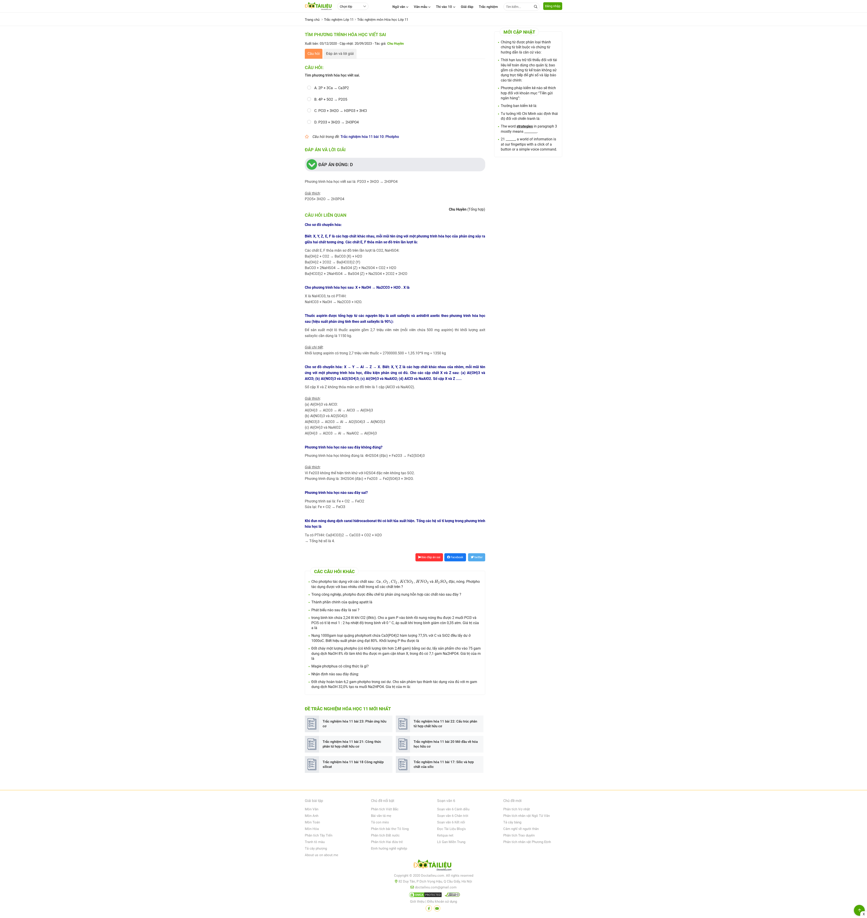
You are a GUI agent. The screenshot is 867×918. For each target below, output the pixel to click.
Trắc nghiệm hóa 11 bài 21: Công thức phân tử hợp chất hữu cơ (352, 744)
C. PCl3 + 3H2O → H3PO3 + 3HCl (340, 111)
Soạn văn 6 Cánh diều (453, 809)
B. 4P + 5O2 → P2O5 (330, 99)
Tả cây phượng (316, 848)
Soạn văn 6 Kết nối (451, 822)
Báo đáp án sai (430, 557)
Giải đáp (467, 7)
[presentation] (385, 581)
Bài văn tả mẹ (381, 816)
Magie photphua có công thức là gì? (340, 666)
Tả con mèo (380, 822)
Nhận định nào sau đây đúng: (335, 674)
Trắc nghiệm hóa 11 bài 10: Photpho (369, 137)
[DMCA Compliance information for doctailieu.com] (451, 896)
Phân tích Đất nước (385, 835)
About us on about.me (321, 855)
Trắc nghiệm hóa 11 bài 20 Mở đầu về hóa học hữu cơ (446, 744)
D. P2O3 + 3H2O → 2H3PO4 (336, 122)
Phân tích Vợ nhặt (516, 809)
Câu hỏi (314, 53)
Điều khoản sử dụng (442, 901)
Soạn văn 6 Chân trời (452, 816)
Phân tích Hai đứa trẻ (387, 842)
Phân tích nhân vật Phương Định (527, 842)
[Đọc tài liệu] (429, 908)
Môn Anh (311, 816)
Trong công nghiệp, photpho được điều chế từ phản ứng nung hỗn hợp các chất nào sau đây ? (386, 594)
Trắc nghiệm (488, 7)
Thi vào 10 (444, 7)
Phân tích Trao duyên (519, 835)
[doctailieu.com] (433, 865)
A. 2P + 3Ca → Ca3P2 (331, 88)
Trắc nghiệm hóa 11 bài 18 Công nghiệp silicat (353, 764)
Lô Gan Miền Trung (451, 842)
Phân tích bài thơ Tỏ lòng (390, 829)
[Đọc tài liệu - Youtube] (437, 908)
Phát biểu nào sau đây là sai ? (335, 610)
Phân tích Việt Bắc (385, 809)
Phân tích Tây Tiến (318, 835)
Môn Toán (312, 822)
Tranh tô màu (315, 842)
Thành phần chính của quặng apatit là (341, 602)
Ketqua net (445, 835)
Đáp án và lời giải (340, 53)
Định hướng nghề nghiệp (389, 848)
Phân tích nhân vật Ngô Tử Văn (526, 816)
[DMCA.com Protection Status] (425, 896)
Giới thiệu (417, 901)
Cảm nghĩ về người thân (521, 829)
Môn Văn (311, 809)
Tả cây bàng (512, 822)
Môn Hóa (312, 829)
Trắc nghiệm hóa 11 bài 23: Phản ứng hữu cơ (354, 723)
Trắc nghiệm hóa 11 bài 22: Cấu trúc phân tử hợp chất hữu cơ (445, 723)
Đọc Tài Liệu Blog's (451, 829)
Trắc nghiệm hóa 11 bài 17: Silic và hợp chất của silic (444, 764)
